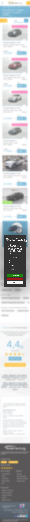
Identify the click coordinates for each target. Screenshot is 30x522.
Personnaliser (15, 282)
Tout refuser (15, 279)
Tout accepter (15, 275)
